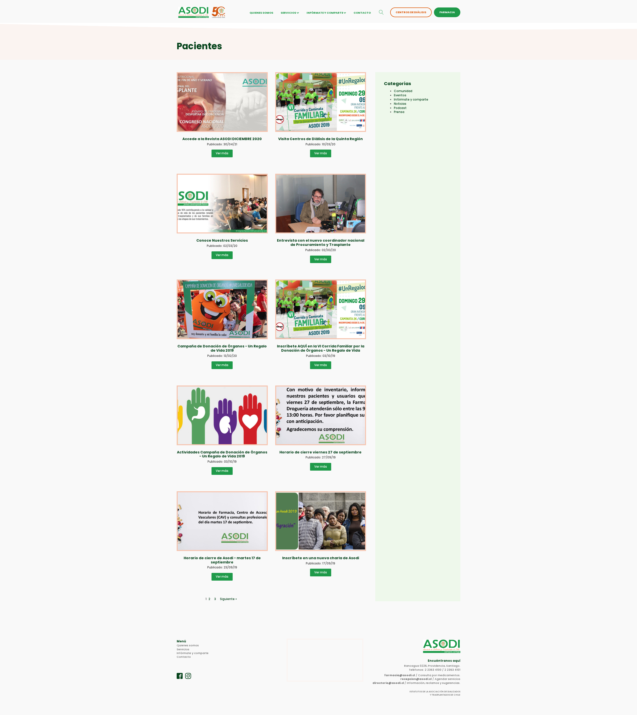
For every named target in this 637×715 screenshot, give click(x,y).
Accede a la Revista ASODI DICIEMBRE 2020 (222, 138)
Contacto (362, 13)
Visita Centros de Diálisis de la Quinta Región (320, 138)
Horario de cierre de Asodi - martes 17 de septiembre (222, 560)
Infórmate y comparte (325, 13)
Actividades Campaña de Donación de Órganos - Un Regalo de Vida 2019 (222, 454)
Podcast (400, 108)
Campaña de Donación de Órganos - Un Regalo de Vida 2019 (222, 348)
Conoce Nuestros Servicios (222, 240)
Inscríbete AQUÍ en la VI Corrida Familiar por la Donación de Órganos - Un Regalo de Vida (320, 348)
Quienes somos (261, 13)
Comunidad (403, 91)
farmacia (447, 12)
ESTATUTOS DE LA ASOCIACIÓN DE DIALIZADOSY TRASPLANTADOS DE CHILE (435, 693)
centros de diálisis (411, 12)
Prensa (399, 112)
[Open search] (381, 12)
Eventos (400, 95)
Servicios (288, 13)
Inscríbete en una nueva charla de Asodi (320, 557)
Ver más (222, 153)
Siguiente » (228, 599)
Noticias (400, 104)
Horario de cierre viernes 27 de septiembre (320, 452)
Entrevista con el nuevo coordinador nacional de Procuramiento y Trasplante (320, 242)
